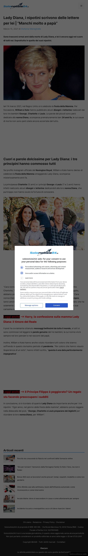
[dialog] (44, 278)
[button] (44, 278)
